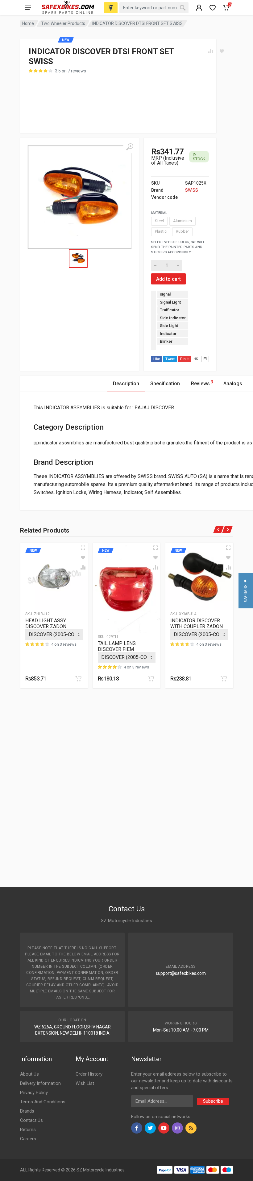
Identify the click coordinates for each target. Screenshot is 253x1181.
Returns (28, 1129)
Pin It (184, 359)
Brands (27, 1111)
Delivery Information (40, 1083)
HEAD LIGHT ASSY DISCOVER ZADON (45, 623)
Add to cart (168, 279)
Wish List (85, 1083)
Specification (165, 383)
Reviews (202, 382)
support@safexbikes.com (181, 973)
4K (196, 359)
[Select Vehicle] (111, 7)
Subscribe (213, 1101)
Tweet (170, 359)
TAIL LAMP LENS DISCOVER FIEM (117, 646)
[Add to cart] (78, 678)
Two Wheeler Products (63, 23)
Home (28, 23)
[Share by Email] (205, 359)
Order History (89, 1074)
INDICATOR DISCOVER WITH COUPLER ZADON (196, 623)
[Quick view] (83, 548)
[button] (245, 590)
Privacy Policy (34, 1092)
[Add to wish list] (83, 557)
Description (126, 383)
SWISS (191, 190)
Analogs (232, 383)
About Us (29, 1074)
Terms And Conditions (42, 1102)
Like (156, 359)
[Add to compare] (83, 567)
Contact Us (31, 1120)
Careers (28, 1139)
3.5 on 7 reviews (70, 70)
